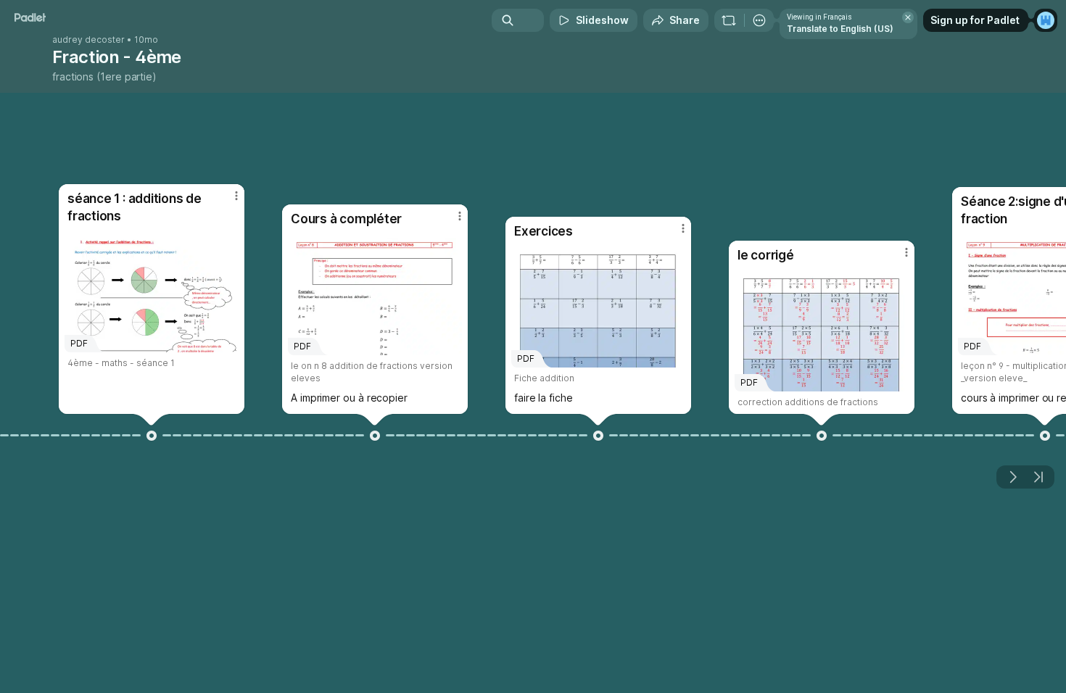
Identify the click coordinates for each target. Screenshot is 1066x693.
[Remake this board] (728, 20)
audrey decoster (88, 40)
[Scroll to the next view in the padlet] (1012, 477)
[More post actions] (236, 195)
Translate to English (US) (840, 28)
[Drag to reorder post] (152, 436)
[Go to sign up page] (1045, 20)
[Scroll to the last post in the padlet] (1038, 477)
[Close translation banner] (908, 17)
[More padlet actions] (759, 20)
